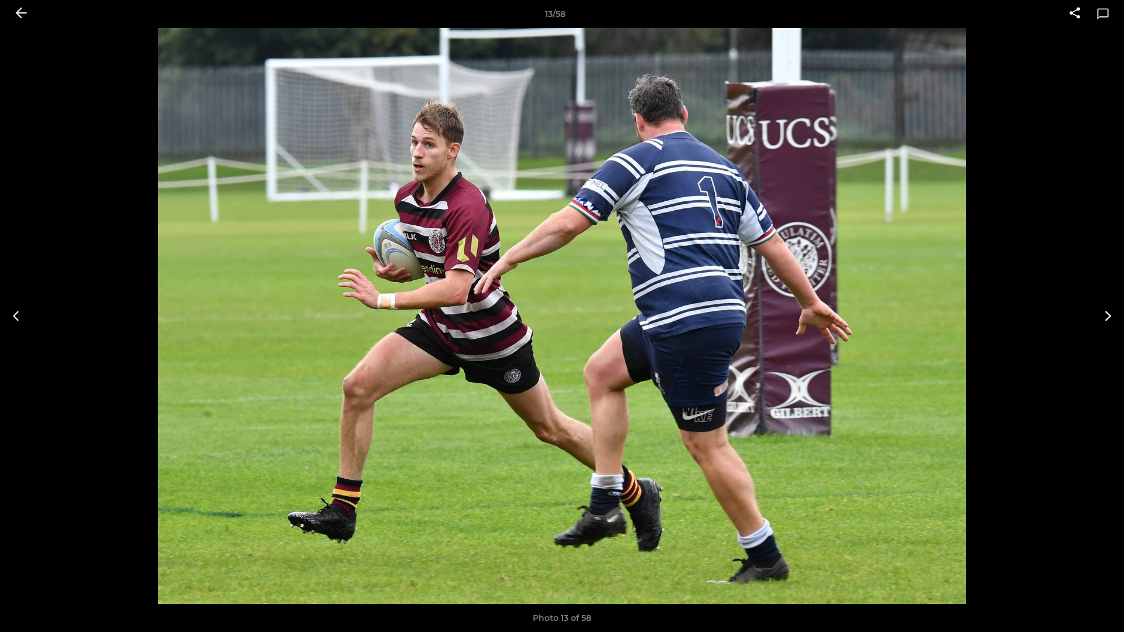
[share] (1075, 14)
